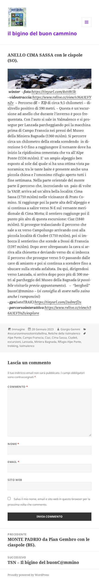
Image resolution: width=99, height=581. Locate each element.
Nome (13, 444)
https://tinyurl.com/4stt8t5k (54, 91)
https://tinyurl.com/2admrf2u (58, 302)
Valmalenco (26, 346)
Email (13, 462)
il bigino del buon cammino (42, 33)
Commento (18, 387)
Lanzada (27, 342)
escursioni (14, 342)
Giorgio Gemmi (70, 329)
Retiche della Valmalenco (64, 333)
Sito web (15, 480)
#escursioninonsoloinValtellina (27, 333)
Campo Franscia (33, 338)
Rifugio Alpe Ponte (69, 342)
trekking (13, 346)
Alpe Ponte (14, 338)
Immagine (18, 329)
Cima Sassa (59, 338)
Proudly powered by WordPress (28, 575)
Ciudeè (72, 338)
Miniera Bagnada (45, 342)
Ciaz (47, 338)
